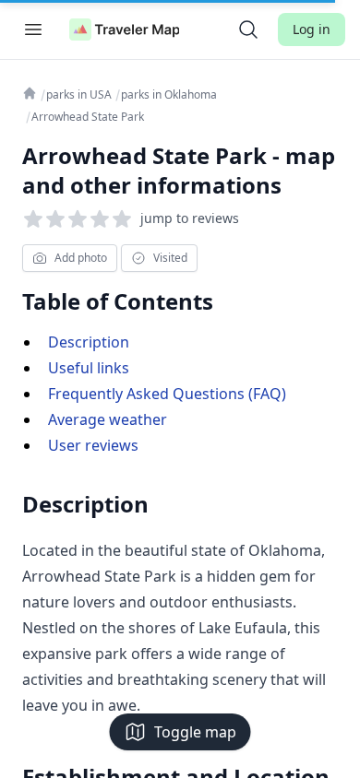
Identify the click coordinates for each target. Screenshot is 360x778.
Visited (170, 257)
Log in (311, 29)
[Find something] (248, 29)
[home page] (124, 29)
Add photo (80, 257)
